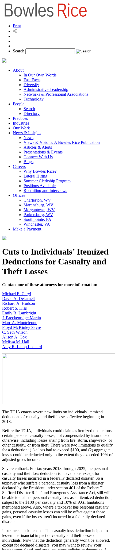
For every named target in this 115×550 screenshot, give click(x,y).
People (18, 104)
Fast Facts (32, 80)
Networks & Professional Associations (56, 94)
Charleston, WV (37, 200)
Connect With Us (38, 157)
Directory (32, 113)
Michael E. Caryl (16, 293)
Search (18, 51)
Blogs (28, 161)
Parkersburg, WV (38, 214)
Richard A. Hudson (18, 303)
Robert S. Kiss (14, 308)
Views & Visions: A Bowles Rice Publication (62, 142)
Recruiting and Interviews (45, 190)
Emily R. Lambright (19, 313)
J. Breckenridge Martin (21, 318)
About (18, 70)
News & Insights (27, 132)
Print (17, 26)
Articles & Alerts (38, 147)
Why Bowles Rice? (40, 171)
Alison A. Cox (14, 337)
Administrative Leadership (46, 89)
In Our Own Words (40, 75)
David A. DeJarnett (18, 298)
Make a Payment (27, 229)
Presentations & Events (43, 152)
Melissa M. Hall (15, 342)
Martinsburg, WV (38, 205)
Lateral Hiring (35, 176)
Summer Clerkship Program (47, 181)
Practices (20, 118)
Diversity (31, 84)
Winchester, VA (37, 224)
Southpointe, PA (37, 219)
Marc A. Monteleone (19, 322)
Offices (19, 195)
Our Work (21, 128)
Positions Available (40, 185)
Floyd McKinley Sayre (21, 327)
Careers (19, 166)
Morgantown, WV (39, 209)
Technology (34, 99)
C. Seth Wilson (15, 332)
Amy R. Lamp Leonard (22, 346)
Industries (21, 123)
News (28, 137)
